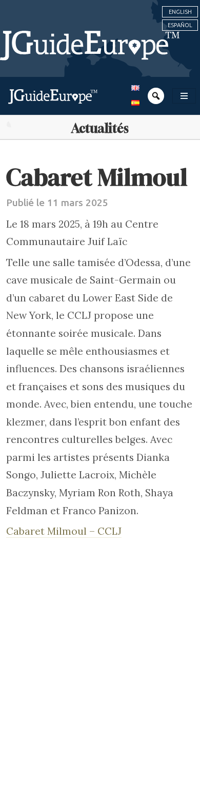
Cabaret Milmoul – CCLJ (64, 531)
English (180, 11)
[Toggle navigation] (184, 96)
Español (180, 25)
